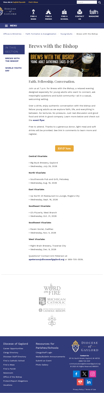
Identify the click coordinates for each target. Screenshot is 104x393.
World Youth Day (13, 69)
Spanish (22, 2)
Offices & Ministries (12, 34)
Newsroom (8, 373)
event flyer (39, 120)
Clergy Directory (10, 352)
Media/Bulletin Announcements (50, 356)
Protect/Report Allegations (15, 381)
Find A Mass (33, 2)
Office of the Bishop (12, 377)
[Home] (12, 11)
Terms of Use (90, 389)
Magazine (94, 16)
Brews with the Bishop (12, 59)
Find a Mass (8, 365)
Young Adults (66, 34)
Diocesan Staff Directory (14, 356)
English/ (16, 2)
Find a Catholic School (14, 361)
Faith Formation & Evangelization (41, 34)
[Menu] (6, 26)
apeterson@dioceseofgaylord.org (46, 259)
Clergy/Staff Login (44, 352)
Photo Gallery (42, 365)
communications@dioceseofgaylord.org (84, 364)
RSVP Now (64, 148)
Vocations (7, 385)
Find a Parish (9, 369)
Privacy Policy (78, 389)
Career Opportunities (13, 348)
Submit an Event (43, 361)
